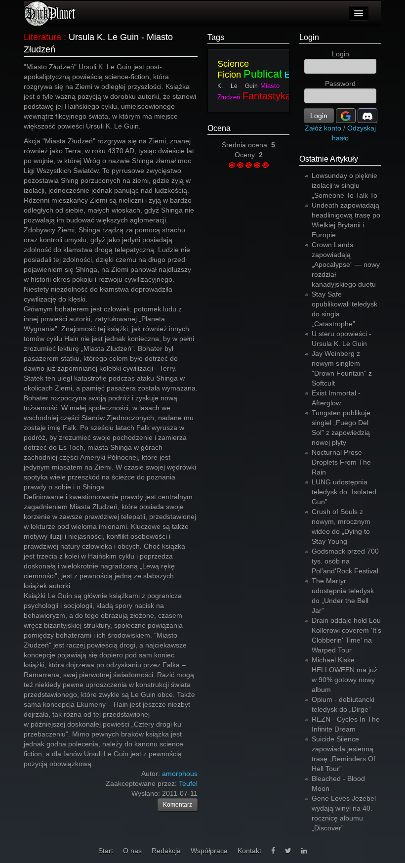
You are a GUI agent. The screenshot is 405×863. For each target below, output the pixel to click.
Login (309, 37)
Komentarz (177, 804)
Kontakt (249, 851)
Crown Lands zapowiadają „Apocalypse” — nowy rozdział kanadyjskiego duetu (346, 264)
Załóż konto (323, 128)
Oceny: (247, 155)
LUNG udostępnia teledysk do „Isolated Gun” (344, 492)
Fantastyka (267, 95)
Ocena (219, 128)
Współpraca (209, 851)
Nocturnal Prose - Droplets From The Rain (341, 462)
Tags (215, 37)
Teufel (188, 783)
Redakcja (166, 851)
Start (105, 851)
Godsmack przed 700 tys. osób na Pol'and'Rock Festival (345, 561)
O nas (132, 851)
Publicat (262, 74)
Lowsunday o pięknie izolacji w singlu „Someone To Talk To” (346, 185)
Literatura (42, 37)
